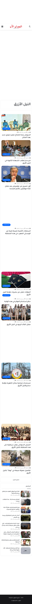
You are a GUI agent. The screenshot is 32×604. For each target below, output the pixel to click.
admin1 (27, 158)
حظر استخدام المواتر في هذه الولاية (17, 302)
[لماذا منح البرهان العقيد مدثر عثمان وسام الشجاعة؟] (26, 494)
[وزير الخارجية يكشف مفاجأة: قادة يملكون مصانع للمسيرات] (26, 510)
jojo (28, 132)
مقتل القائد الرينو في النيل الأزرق (19, 325)
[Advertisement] (16, 11)
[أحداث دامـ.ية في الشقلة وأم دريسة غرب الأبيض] (26, 518)
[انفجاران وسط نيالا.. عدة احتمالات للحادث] (26, 502)
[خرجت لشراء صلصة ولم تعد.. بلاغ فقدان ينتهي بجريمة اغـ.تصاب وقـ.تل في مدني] (26, 526)
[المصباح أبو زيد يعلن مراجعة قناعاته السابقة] (26, 542)
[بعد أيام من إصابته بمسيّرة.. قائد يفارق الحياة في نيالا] (26, 550)
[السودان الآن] (16, 27)
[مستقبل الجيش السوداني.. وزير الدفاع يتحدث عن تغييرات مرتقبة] (26, 534)
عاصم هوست (14, 600)
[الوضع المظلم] (30, 27)
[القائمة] (2, 27)
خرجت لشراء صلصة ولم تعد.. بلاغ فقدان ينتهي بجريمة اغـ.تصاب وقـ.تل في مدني (10, 525)
